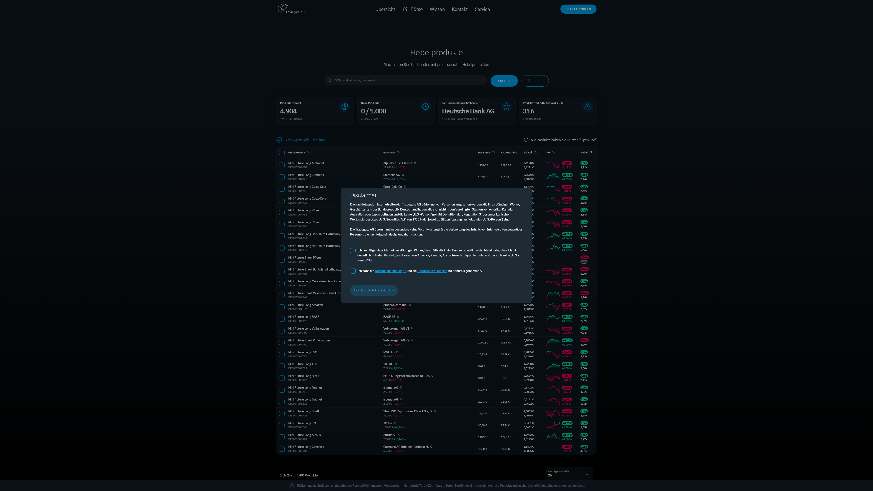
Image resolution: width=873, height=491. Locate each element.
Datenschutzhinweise (432, 271)
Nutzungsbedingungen (390, 271)
